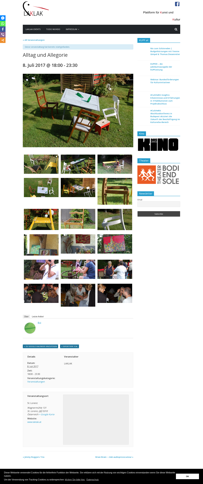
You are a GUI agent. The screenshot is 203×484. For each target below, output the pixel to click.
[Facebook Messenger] (3, 18)
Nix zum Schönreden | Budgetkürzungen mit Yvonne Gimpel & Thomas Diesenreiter (165, 51)
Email (139, 199)
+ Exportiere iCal (69, 346)
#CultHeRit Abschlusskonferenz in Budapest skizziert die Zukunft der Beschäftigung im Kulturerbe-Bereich (165, 116)
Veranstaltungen (36, 381)
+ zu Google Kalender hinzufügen (40, 346)
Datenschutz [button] (92, 479)
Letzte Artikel (38, 316)
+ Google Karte (46, 414)
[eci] (29, 324)
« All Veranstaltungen (34, 40)
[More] (3, 40)
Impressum (71, 29)
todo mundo (53, 29)
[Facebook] (3, 29)
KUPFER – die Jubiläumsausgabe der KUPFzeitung (161, 67)
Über (26, 316)
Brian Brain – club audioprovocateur (114, 457)
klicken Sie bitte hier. (75, 479)
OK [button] (187, 476)
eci (39, 322)
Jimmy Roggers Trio (33, 457)
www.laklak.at (34, 422)
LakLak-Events (33, 29)
